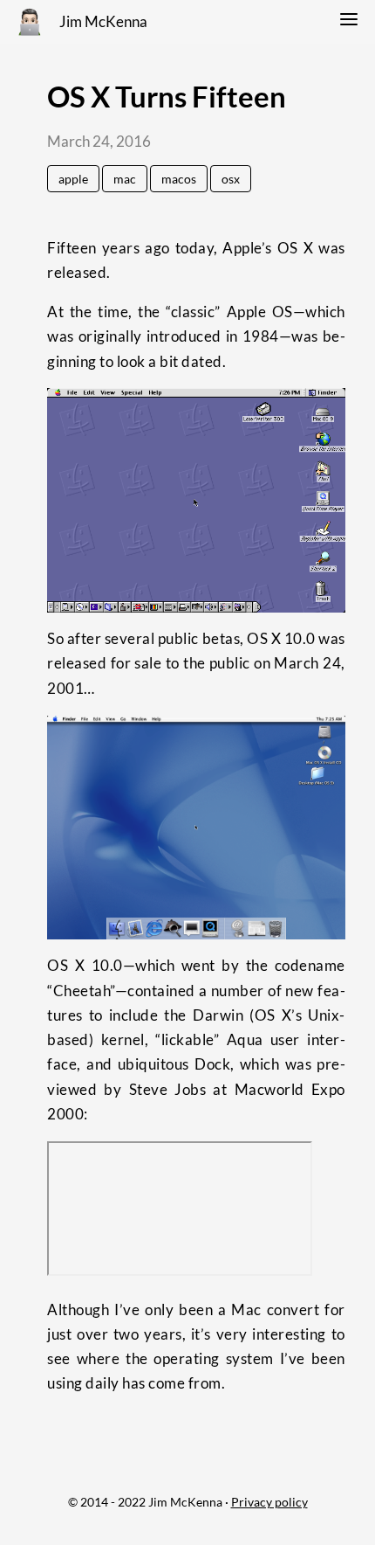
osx (231, 178)
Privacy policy (269, 1501)
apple (73, 178)
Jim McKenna (103, 22)
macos (178, 178)
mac (124, 178)
